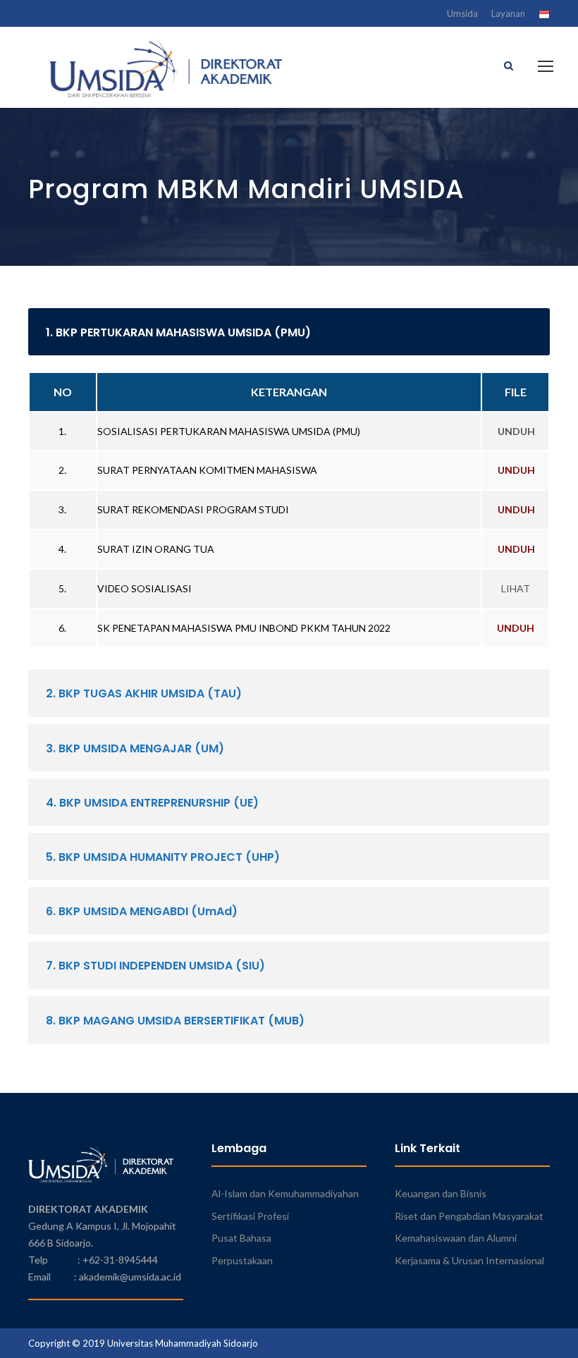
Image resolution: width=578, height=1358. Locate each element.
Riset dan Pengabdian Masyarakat (469, 1216)
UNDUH (516, 431)
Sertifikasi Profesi (250, 1216)
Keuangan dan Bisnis (440, 1193)
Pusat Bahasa (241, 1238)
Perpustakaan (242, 1260)
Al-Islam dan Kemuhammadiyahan (285, 1193)
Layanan (508, 13)
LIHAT (515, 588)
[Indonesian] (544, 16)
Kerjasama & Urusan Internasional (469, 1260)
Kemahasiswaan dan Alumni (456, 1238)
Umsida (462, 13)
